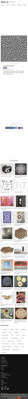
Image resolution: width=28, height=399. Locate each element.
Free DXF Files (4, 360)
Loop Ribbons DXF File (18, 192)
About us (3, 366)
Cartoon (4, 332)
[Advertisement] (14, 20)
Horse (22, 338)
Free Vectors (3, 361)
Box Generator (4, 373)
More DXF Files (16, 349)
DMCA (2, 384)
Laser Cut (3, 5)
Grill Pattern (5, 338)
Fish (12, 335)
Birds (17, 329)
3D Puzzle (19, 5)
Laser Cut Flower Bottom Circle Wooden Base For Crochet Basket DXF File (20, 321)
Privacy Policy (4, 383)
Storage (16, 346)
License (2, 381)
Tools (8, 5)
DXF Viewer (3, 376)
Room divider (5, 343)
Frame (17, 335)
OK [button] (19, 397)
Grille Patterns (14, 338)
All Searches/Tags (4, 362)
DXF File (5, 68)
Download (9, 128)
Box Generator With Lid (6, 375)
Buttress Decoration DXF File (19, 208)
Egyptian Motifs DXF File (5, 192)
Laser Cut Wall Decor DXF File (6, 176)
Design (13, 123)
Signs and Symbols (7, 346)
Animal (11, 329)
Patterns (19, 341)
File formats (13, 5)
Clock (10, 332)
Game (23, 335)
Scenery (14, 343)
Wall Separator (6, 349)
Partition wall (11, 341)
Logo (3, 341)
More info (11, 69)
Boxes (24, 5)
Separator (20, 343)
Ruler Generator (4, 377)
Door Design (5, 335)
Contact (2, 369)
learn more (14, 397)
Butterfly (23, 329)
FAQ (2, 368)
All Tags (4, 352)
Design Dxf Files (14, 160)
